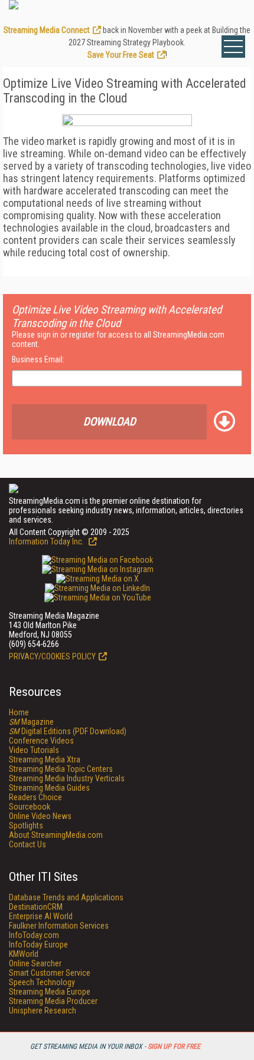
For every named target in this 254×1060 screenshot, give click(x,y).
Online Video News (40, 816)
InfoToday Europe (38, 944)
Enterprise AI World (41, 916)
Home (19, 712)
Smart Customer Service (49, 973)
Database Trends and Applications (66, 897)
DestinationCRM (36, 907)
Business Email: (38, 359)
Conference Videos (41, 740)
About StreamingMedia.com (56, 835)
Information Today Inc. (47, 541)
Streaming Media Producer (53, 1001)
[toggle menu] (233, 46)
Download (109, 421)
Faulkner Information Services (59, 925)
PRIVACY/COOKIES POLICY (52, 656)
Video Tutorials (34, 750)
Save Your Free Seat (120, 55)
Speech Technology (42, 982)
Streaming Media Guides (49, 787)
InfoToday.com (34, 935)
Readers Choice (35, 797)
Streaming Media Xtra (44, 759)
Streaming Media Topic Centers (61, 769)
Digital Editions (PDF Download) (67, 731)
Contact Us (27, 844)
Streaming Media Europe (49, 991)
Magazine (31, 722)
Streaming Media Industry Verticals (67, 778)
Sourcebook (29, 806)
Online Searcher (35, 963)
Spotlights (26, 825)
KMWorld (23, 954)
